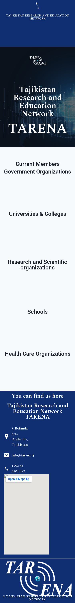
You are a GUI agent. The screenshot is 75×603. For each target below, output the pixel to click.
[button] (37, 28)
